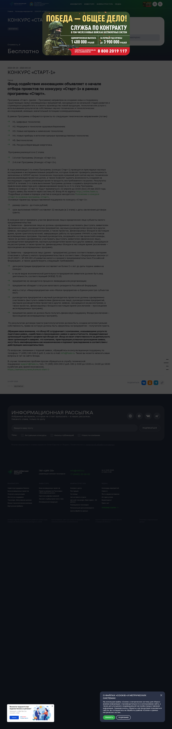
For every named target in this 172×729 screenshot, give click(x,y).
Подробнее (123, 717)
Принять (109, 717)
